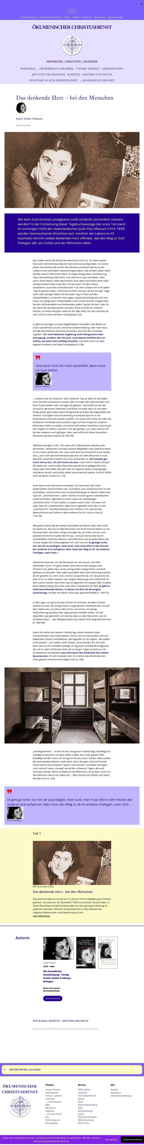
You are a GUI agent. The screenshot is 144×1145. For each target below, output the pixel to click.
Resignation (92, 1028)
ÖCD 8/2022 (40, 1021)
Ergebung (38, 1028)
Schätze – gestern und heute (69, 1021)
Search (142, 4)
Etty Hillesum (68, 1028)
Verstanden (111, 1139)
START (72, 11)
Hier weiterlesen (41, 915)
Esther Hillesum (52, 1028)
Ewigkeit (80, 1028)
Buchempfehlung (53, 998)
